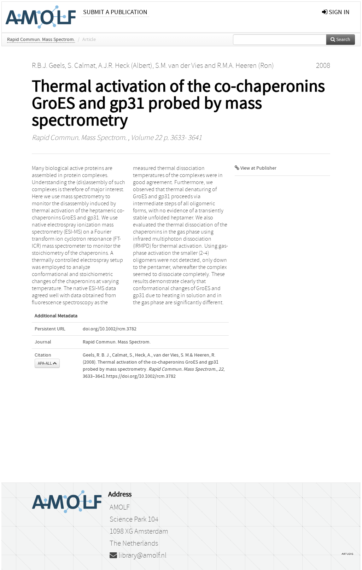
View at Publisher (257, 168)
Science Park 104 (134, 519)
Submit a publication (115, 12)
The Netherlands (134, 543)
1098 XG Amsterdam (139, 531)
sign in (338, 12)
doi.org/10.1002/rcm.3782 (109, 329)
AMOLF (120, 507)
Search (342, 39)
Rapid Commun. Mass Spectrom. (41, 39)
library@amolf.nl (142, 555)
